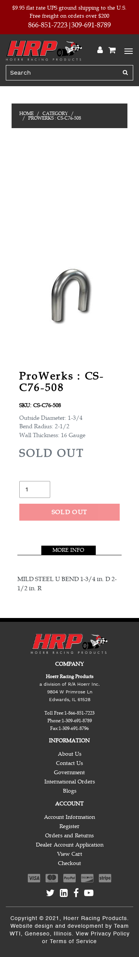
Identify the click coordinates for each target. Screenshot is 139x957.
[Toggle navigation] (127, 50)
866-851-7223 (48, 25)
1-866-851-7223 (79, 713)
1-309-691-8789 (77, 721)
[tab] (68, 550)
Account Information (69, 817)
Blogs (69, 791)
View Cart (69, 854)
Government (69, 772)
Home (26, 113)
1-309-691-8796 (74, 728)
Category (55, 113)
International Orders (69, 781)
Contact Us (69, 763)
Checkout (69, 863)
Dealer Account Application (69, 845)
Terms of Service (73, 941)
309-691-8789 (91, 25)
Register (69, 826)
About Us (69, 754)
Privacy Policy (110, 934)
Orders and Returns (69, 835)
